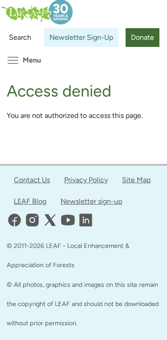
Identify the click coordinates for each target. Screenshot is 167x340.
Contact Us (32, 180)
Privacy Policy (86, 180)
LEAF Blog (30, 201)
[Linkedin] (86, 220)
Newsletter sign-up (91, 201)
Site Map (136, 180)
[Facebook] (14, 220)
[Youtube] (68, 220)
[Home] (36, 7)
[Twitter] (50, 220)
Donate (142, 37)
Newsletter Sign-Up (81, 37)
